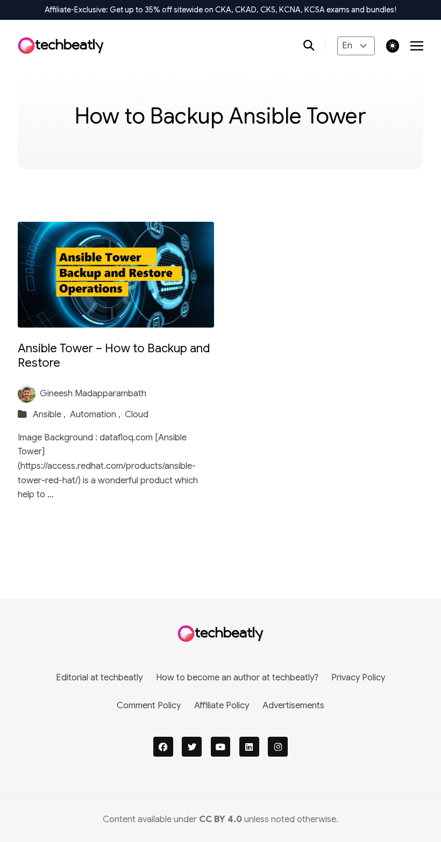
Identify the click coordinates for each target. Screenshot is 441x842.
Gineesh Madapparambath (93, 393)
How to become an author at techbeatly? (237, 677)
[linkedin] (249, 747)
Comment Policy (149, 705)
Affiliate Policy (221, 705)
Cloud (136, 414)
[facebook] (163, 747)
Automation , (96, 414)
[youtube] (221, 747)
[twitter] (192, 747)
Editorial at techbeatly (99, 677)
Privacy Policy (358, 677)
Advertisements (293, 705)
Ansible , (50, 414)
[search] (314, 46)
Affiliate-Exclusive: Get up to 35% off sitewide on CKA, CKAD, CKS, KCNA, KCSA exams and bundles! (220, 9)
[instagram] (278, 747)
